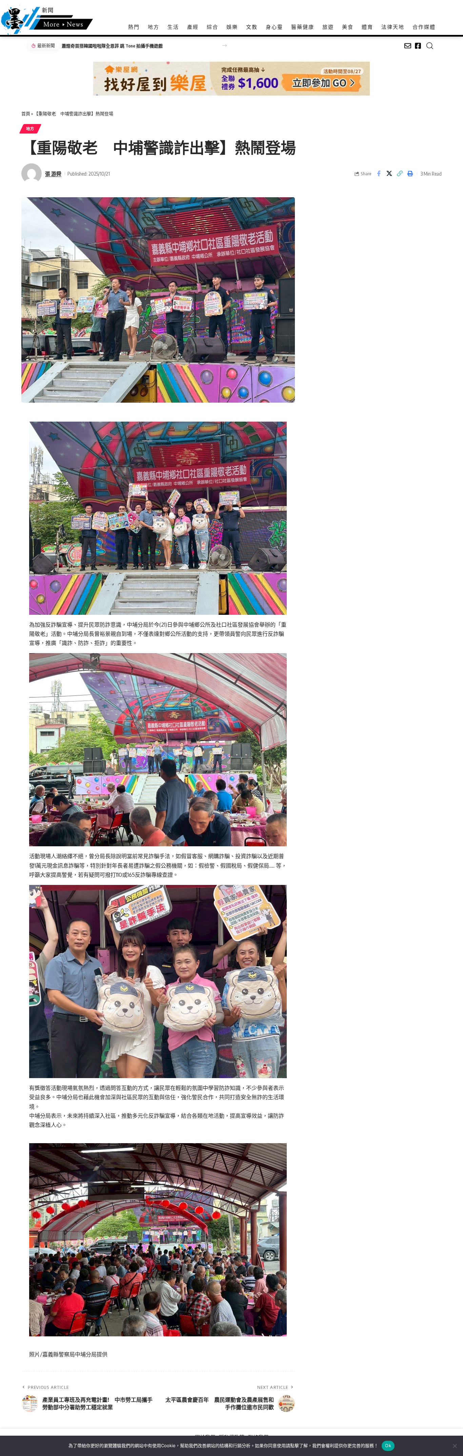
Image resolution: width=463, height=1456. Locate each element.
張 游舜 (53, 173)
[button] (224, 45)
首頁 (25, 113)
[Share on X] (389, 173)
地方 (30, 128)
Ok (388, 1445)
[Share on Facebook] (378, 173)
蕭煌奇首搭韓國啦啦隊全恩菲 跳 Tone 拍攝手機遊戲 (112, 45)
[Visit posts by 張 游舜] (31, 173)
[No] (454, 1445)
